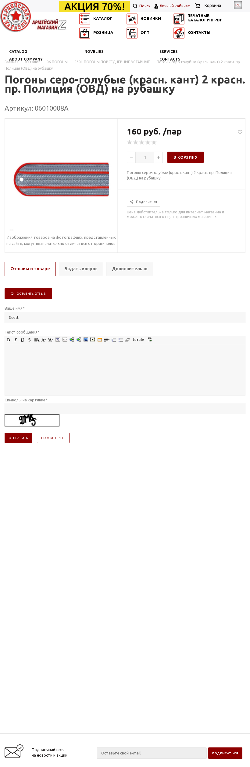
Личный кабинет (174, 6)
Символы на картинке (26, 400)
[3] (142, 142)
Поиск (144, 6)
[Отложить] (240, 131)
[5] (154, 142)
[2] (136, 142)
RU (238, 5)
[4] (148, 142)
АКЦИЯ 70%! (94, 6)
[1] (130, 142)
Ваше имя (15, 308)
